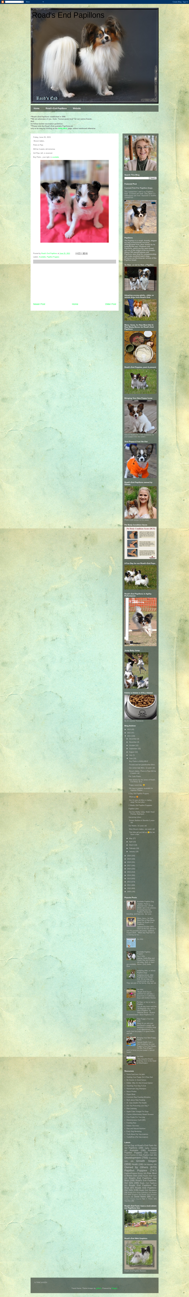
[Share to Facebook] (84, 253)
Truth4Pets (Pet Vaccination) (137, 1137)
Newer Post (39, 304)
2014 (129, 875)
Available (42, 257)
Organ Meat (131, 1094)
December (133, 739)
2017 (129, 865)
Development (132, 1157)
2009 (129, 892)
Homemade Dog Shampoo (136, 1089)
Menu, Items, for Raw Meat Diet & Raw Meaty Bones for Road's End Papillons (146, 921)
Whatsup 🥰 (133, 797)
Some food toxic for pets (136, 1074)
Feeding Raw (131, 1123)
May (131, 838)
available (55, 157)
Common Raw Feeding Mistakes (139, 1097)
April (131, 842)
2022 (129, 733)
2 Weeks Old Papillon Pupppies (140, 805)
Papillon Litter (134, 809)
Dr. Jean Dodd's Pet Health (137, 1103)
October (132, 745)
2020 (129, 856)
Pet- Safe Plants (135, 776)
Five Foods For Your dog (136, 1117)
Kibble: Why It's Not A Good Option (140, 1083)
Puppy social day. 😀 (137, 785)
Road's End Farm (150, 1176)
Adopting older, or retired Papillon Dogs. (146, 972)
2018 (129, 862)
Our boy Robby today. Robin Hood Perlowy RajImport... (141, 813)
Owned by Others (136, 1167)
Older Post (110, 304)
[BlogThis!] (79, 253)
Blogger (114, 1288)
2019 (129, 859)
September (133, 749)
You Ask (127, 1201)
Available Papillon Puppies (140, 1151)
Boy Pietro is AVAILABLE (138, 761)
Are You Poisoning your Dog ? (138, 1106)
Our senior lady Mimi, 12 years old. (142, 768)
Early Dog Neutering (134, 1131)
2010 (129, 888)
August (132, 752)
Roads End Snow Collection (138, 1192)
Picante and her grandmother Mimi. (142, 765)
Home (36, 108)
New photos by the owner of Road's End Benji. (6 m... (142, 781)
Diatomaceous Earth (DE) (136, 1120)
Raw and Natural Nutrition (136, 1129)
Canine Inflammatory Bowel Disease (140, 1114)
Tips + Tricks (147, 1199)
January (132, 852)
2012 (129, 882)
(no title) (140, 939)
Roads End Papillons (148, 1183)
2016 (129, 869)
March (131, 845)
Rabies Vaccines (133, 1126)
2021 (129, 736)
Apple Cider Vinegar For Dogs (138, 1111)
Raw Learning (132, 1109)
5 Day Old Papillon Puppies (139, 794)
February (132, 848)
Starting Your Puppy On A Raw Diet (140, 1077)
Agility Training (150, 1148)
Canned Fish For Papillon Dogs (138, 188)
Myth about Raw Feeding (136, 1100)
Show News (140, 1197)
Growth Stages (146, 1160)
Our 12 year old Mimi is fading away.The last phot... (140, 801)
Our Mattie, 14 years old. (138, 826)
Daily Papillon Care (146, 1155)
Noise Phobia (131, 1091)
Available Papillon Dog (145, 902)
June (131, 758)
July (131, 755)
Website (77, 108)
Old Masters (148, 1164)
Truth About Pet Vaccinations (137, 1134)
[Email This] (76, 253)
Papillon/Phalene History (133, 1173)
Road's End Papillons (68, 15)
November (133, 742)
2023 (129, 729)
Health (135, 1164)
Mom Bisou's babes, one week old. (142, 829)
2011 (129, 885)
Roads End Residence (147, 1190)
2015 (129, 872)
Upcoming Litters (135, 817)
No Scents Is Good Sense (136, 1080)
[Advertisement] (74, 283)
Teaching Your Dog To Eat (136, 1086)
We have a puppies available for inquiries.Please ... (141, 789)
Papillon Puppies (53, 257)
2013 (129, 879)
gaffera (98, 1288)
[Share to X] (81, 253)
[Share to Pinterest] (86, 253)
